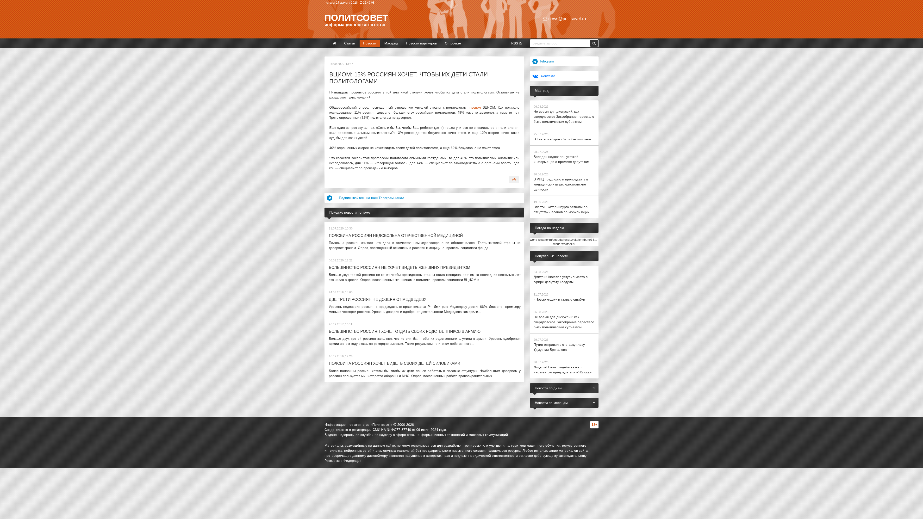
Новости (369, 43)
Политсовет (356, 18)
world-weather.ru (564, 244)
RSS (515, 43)
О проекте (453, 43)
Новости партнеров (421, 43)
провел (475, 107)
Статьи (349, 43)
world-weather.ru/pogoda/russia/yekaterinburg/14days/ (565, 239)
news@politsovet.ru (566, 18)
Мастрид (391, 43)
